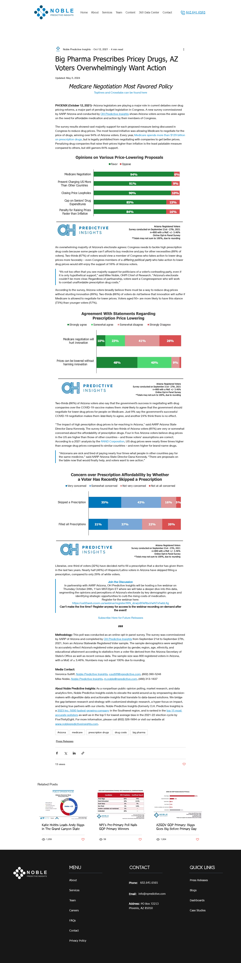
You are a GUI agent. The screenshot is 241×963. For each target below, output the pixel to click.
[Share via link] (83, 753)
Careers (74, 910)
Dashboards (197, 900)
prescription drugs (99, 732)
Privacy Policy (77, 940)
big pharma (139, 732)
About (73, 880)
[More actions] (184, 49)
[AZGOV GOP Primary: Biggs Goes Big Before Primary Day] (177, 804)
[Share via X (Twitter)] (65, 753)
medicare (77, 732)
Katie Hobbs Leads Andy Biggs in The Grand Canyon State (63, 827)
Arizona (62, 732)
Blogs (193, 890)
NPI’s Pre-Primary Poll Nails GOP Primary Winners (118, 827)
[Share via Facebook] (57, 753)
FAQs (72, 920)
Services (74, 890)
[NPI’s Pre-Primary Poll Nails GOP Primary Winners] (120, 804)
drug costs (121, 732)
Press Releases (64, 741)
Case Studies (198, 910)
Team (72, 900)
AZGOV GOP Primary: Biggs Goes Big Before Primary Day (176, 827)
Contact (74, 930)
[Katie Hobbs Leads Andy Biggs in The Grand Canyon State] (63, 804)
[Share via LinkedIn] (74, 753)
